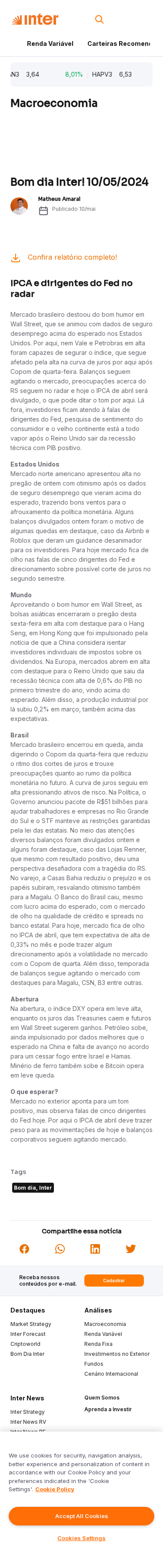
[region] (81, 1493)
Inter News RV (28, 1422)
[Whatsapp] (60, 1248)
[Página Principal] (35, 19)
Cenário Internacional (111, 1374)
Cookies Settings (81, 1538)
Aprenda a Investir (108, 1409)
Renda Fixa (98, 1344)
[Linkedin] (95, 1248)
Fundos (93, 1364)
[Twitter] (131, 1248)
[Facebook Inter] (24, 1248)
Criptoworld (25, 1344)
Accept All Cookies (81, 1515)
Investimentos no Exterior (117, 1354)
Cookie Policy (54, 1489)
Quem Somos (102, 1397)
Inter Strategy (27, 1412)
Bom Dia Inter (27, 1354)
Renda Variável (50, 43)
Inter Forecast (28, 1334)
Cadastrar (114, 1280)
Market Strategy (30, 1324)
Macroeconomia (105, 1324)
